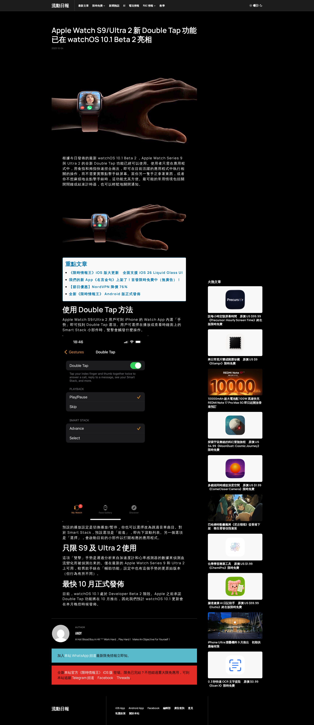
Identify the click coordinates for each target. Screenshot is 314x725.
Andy (78, 633)
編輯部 (167, 708)
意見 (190, 708)
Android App (136, 708)
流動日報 (60, 5)
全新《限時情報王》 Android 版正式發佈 (105, 293)
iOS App (120, 708)
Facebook (105, 677)
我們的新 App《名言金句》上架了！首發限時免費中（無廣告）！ (125, 279)
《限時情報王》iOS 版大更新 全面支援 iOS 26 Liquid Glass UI (126, 272)
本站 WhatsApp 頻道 (80, 655)
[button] (255, 5)
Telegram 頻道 (83, 677)
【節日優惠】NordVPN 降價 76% (98, 286)
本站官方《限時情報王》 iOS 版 (88, 672)
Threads (123, 677)
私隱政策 (120, 713)
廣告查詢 (179, 708)
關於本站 (134, 713)
